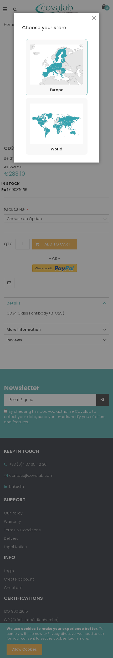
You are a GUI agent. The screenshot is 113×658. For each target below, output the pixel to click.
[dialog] (56, 329)
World (56, 149)
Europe (56, 89)
